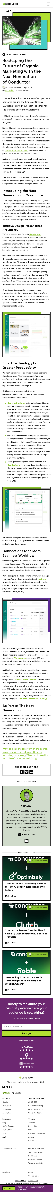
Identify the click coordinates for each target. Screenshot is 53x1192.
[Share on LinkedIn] (31, 772)
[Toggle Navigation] (48, 3)
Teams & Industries (36, 1098)
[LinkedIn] (26, 841)
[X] (3, 1087)
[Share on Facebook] (22, 772)
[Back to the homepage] (10, 4)
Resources (6, 1119)
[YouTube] (10, 1087)
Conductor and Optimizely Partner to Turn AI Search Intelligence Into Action (25, 887)
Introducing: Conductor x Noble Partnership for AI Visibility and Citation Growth (24, 980)
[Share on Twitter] (26, 772)
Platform (6, 1098)
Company (32, 1119)
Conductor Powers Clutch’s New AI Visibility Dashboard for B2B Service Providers (26, 933)
